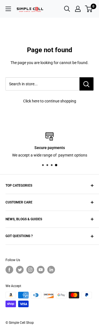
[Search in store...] (86, 84)
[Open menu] (8, 9)
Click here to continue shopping (49, 101)
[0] (89, 9)
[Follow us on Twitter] (20, 270)
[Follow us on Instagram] (30, 270)
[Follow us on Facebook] (9, 270)
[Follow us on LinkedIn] (51, 270)
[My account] (78, 9)
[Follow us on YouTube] (41, 270)
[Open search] (67, 9)
